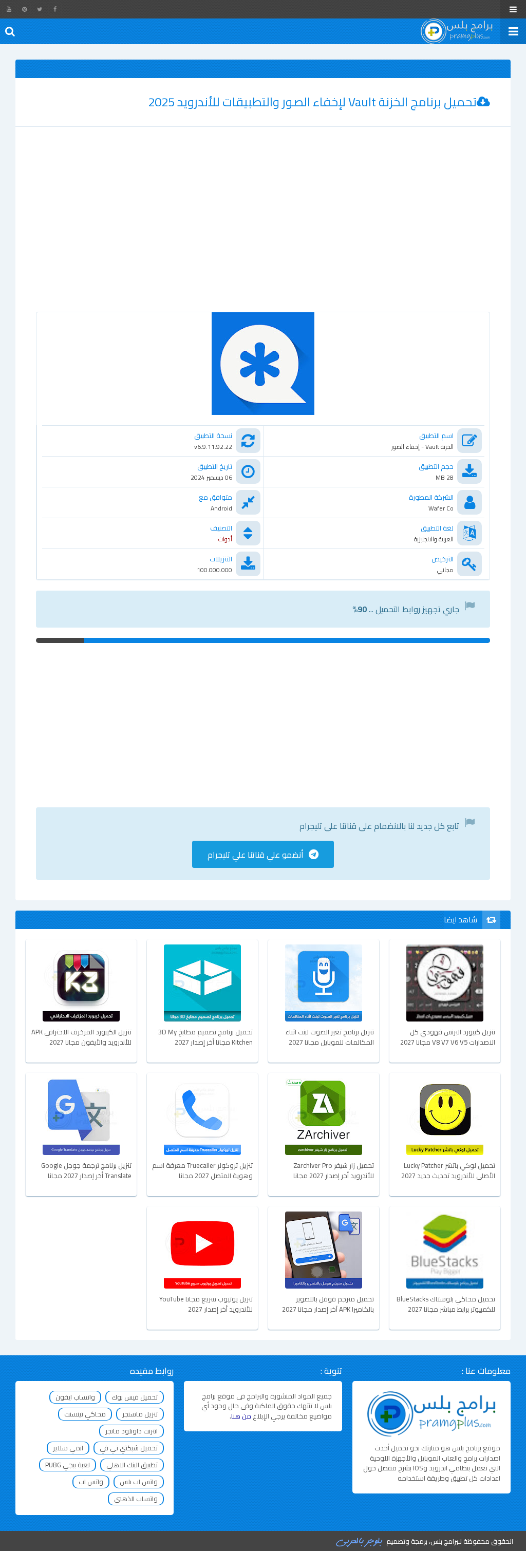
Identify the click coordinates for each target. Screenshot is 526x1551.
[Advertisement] (263, 229)
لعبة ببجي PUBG (67, 1465)
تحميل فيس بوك (134, 1397)
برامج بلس (444, 1541)
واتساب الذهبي (136, 1498)
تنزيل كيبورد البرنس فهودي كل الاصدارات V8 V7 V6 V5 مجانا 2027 (447, 1037)
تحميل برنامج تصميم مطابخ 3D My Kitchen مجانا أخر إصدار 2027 (205, 1037)
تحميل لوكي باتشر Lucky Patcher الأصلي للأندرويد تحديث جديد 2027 (448, 1171)
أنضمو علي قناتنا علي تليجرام (256, 854)
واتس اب (91, 1482)
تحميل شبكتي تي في (129, 1448)
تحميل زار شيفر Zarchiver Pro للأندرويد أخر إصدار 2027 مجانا (333, 1171)
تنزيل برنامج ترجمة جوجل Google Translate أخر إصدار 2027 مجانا (86, 1171)
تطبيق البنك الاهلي (132, 1465)
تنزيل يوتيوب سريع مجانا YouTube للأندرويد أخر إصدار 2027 (206, 1304)
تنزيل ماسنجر (140, 1414)
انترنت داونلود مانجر (131, 1431)
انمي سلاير (68, 1448)
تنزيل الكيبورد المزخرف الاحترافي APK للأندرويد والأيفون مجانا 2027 (81, 1037)
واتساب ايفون (75, 1397)
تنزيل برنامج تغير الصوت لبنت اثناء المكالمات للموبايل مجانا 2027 (330, 1037)
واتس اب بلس (139, 1482)
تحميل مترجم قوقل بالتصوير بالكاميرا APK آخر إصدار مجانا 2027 (328, 1304)
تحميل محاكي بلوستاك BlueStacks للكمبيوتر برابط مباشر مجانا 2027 (446, 1304)
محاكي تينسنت (85, 1414)
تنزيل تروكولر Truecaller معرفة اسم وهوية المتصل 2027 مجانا (202, 1171)
